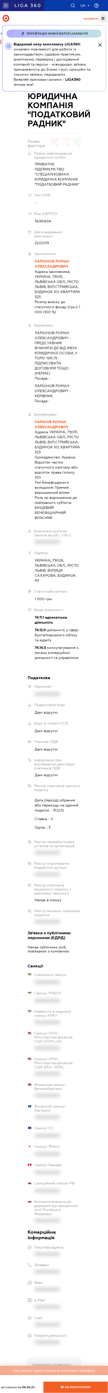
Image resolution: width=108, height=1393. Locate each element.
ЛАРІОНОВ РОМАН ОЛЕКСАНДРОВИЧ (52, 263)
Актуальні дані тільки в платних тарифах (54, 1370)
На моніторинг (77, 1387)
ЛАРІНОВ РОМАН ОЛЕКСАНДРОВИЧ (51, 424)
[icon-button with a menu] (103, 18)
